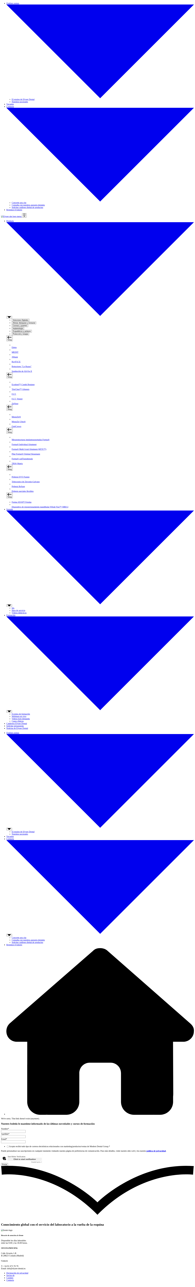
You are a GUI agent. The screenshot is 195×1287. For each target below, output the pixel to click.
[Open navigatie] (24, 215)
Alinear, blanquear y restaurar (24, 323)
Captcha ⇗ (36, 1162)
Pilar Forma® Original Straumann (26, 454)
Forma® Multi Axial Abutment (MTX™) (29, 449)
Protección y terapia (20, 334)
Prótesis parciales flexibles (23, 491)
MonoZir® (16, 417)
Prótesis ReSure (18, 486)
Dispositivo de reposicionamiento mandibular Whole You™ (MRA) (40, 507)
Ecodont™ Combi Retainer (23, 384)
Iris (13, 608)
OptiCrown (16, 426)
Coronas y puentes (20, 326)
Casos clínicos (18, 721)
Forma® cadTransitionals (22, 459)
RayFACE (16, 362)
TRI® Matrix (17, 463)
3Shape (15, 357)
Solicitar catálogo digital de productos (27, 207)
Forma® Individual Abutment (24, 444)
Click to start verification (25, 1159)
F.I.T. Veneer (17, 399)
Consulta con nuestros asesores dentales (28, 205)
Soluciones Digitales (20, 320)
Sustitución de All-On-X (22, 371)
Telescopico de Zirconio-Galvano (26, 482)
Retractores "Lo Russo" (22, 366)
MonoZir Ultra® (19, 422)
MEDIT (15, 352)
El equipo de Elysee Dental (23, 99)
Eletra (14, 347)
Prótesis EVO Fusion (20, 477)
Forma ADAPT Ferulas (21, 502)
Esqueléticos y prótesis (22, 331)
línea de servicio (18, 610)
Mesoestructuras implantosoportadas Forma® (30, 440)
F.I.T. (14, 394)
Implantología (18, 328)
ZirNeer (15, 403)
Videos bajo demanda (21, 719)
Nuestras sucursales (20, 102)
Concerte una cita (19, 203)
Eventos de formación (21, 714)
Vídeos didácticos (19, 613)
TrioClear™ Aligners (20, 389)
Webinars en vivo (19, 716)
